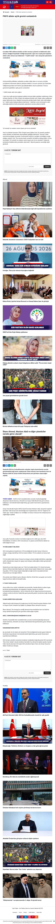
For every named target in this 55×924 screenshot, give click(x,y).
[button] (45, 48)
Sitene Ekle (39, 912)
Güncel (12, 12)
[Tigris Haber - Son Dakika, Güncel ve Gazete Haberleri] (10, 2)
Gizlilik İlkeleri (32, 912)
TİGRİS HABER (7, 499)
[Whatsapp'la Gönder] (12, 48)
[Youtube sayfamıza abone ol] (22, 917)
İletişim (25, 912)
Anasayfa (7, 12)
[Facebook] (4, 48)
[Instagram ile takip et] (29, 917)
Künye (20, 912)
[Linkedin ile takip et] (26, 917)
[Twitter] (6, 48)
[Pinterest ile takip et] (33, 917)
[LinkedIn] (9, 48)
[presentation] (8, 7)
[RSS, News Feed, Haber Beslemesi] (36, 917)
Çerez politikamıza (34, 922)
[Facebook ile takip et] (18, 917)
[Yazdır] (15, 48)
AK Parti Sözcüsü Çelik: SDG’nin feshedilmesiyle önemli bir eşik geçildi (30, 6)
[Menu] (47, 2)
